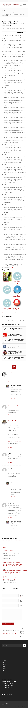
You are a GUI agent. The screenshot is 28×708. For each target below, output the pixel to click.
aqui (12, 267)
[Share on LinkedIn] (16, 321)
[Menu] (24, 5)
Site (21, 605)
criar (7, 53)
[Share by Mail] (24, 321)
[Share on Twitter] (8, 321)
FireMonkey (16, 312)
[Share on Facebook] (4, 321)
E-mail (21, 601)
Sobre (3, 670)
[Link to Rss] (25, 706)
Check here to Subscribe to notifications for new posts (22, 632)
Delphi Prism (10, 312)
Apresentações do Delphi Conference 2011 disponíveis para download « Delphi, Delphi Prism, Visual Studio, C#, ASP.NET (12, 564)
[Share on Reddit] (20, 321)
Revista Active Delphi (7, 685)
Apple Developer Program (9, 681)
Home (3, 666)
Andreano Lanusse (15, 29)
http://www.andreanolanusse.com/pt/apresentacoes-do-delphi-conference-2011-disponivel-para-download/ (15, 572)
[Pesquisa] (20, 5)
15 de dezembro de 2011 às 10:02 (9, 551)
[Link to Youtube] (22, 706)
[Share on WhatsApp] (12, 321)
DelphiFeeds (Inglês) (7, 683)
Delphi (6, 312)
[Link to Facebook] (20, 706)
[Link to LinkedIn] (18, 706)
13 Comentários (16, 28)
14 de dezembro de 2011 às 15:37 (9, 580)
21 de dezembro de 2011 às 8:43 (9, 543)
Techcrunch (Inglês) (7, 694)
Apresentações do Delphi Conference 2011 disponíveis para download (13, 24)
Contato (4, 664)
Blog (3, 10)
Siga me (4, 668)
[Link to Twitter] (16, 706)
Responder (10, 381)
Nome (21, 596)
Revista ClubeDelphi (7, 687)
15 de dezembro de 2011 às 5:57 (9, 567)
